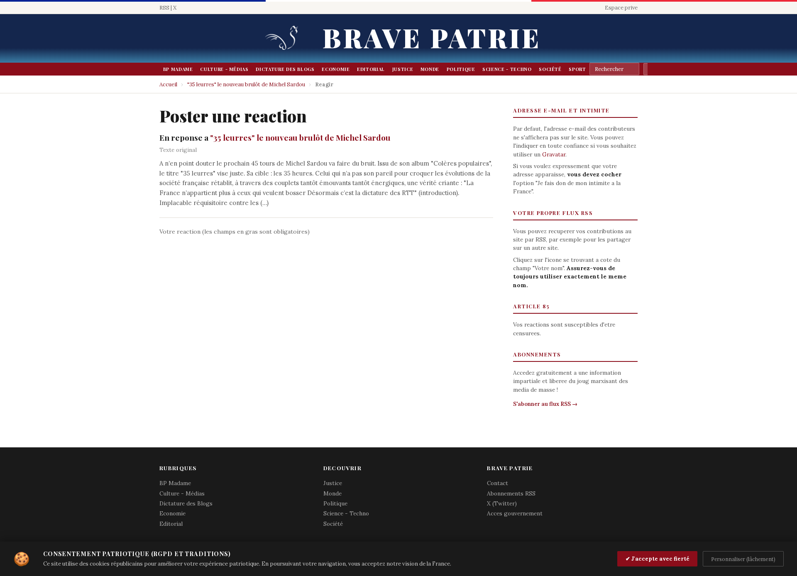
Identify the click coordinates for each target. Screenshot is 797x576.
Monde (430, 69)
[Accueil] (284, 38)
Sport (577, 69)
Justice (402, 69)
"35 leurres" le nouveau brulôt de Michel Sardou (246, 84)
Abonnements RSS (511, 493)
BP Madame (178, 69)
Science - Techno (506, 69)
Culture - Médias (224, 69)
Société (550, 69)
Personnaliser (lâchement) (743, 559)
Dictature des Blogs (285, 69)
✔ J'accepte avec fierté (657, 558)
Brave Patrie (432, 37)
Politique (461, 69)
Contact (497, 483)
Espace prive (621, 7)
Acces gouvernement (515, 513)
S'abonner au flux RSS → (545, 404)
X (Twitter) (502, 503)
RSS (164, 7)
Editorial (371, 69)
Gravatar (553, 154)
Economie (336, 69)
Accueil (168, 84)
